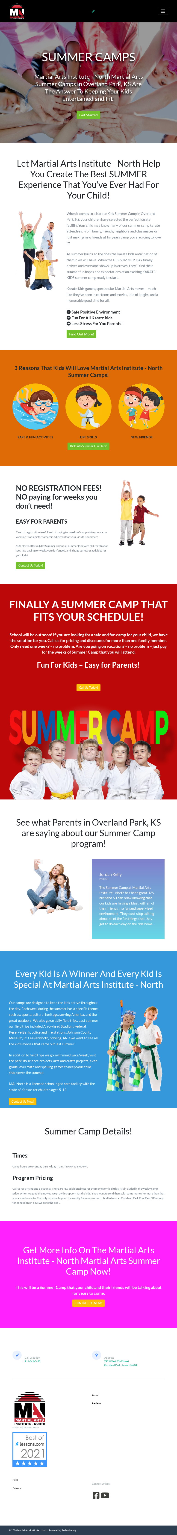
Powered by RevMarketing (62, 1530)
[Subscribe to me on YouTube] (105, 1497)
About (95, 1394)
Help (15, 1479)
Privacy (16, 1488)
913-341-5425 (32, 1361)
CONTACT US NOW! (89, 1303)
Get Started (88, 115)
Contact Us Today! (30, 565)
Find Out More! (81, 334)
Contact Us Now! (23, 1101)
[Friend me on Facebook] (96, 1497)
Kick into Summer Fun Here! (88, 446)
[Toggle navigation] (163, 11)
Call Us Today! (88, 687)
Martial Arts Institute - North (32, 1530)
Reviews (96, 1403)
